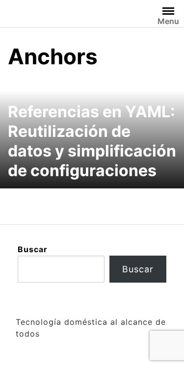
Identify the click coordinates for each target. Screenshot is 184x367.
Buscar (33, 249)
